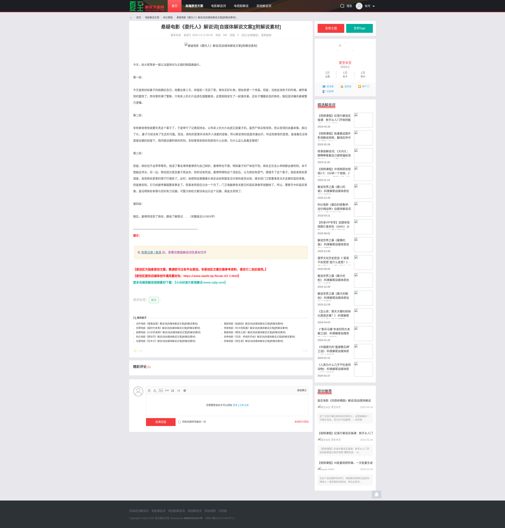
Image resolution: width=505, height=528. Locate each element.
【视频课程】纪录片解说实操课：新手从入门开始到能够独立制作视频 (334, 118)
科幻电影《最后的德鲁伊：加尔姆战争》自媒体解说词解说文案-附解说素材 (334, 207)
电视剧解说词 (176, 510)
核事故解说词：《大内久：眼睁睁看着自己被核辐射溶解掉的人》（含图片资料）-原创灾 (334, 154)
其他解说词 (263, 6)
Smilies (185, 390)
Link (167, 390)
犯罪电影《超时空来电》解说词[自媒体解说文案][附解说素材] (168, 328)
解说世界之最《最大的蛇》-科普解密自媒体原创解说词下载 (333, 278)
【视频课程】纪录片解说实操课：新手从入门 (345, 433)
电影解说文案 (152, 17)
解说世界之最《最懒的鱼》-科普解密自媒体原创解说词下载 (333, 243)
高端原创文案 (194, 6)
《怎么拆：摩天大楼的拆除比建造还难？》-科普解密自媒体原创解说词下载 (334, 314)
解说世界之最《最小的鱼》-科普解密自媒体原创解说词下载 (333, 189)
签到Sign (359, 28)
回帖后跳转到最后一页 (194, 421)
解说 (154, 299)
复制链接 (266, 35)
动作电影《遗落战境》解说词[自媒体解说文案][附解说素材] (167, 323)
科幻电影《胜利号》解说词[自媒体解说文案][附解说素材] (165, 336)
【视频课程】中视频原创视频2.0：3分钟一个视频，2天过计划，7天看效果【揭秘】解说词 (334, 171)
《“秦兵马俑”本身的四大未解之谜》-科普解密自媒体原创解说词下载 (334, 332)
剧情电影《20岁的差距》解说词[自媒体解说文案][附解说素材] (168, 332)
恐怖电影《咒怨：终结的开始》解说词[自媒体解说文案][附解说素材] (259, 336)
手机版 (223, 510)
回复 (140, 351)
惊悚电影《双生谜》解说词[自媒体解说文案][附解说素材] (253, 341)
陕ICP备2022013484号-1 (220, 518)
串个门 (365, 86)
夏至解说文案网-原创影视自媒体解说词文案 (130, 18)
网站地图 (210, 510)
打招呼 (330, 91)
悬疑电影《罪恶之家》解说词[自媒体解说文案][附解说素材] (254, 332)
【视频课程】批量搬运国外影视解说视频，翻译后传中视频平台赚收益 (334, 136)
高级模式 (302, 390)
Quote (173, 390)
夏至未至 (176, 35)
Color (155, 390)
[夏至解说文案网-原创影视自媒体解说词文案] (151, 11)
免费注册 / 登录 (151, 252)
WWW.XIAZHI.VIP (193, 518)
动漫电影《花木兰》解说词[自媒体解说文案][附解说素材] (165, 341)
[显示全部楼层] (249, 35)
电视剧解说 (241, 6)
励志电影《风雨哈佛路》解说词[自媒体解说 (344, 400)
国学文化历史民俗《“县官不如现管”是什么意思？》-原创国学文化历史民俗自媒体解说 (334, 260)
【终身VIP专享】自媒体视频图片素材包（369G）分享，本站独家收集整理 (334, 225)
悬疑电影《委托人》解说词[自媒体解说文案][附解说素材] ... (207, 17)
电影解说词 (218, 6)
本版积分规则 (302, 421)
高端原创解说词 (139, 510)
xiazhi (331, 469)
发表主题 (331, 28)
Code (179, 390)
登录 (235, 405)
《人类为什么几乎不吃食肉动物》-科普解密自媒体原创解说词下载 (334, 367)
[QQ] (376, 495)
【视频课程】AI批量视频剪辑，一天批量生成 (345, 462)
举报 (305, 351)
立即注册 (244, 405)
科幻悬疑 (168, 17)
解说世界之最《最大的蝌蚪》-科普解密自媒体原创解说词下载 (333, 296)
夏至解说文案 (162, 518)
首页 (175, 6)
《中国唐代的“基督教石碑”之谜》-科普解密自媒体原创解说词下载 (334, 349)
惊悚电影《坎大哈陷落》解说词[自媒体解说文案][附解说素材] (256, 328)
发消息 (330, 86)
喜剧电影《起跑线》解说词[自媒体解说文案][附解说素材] (253, 323)
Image (161, 390)
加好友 (348, 86)
